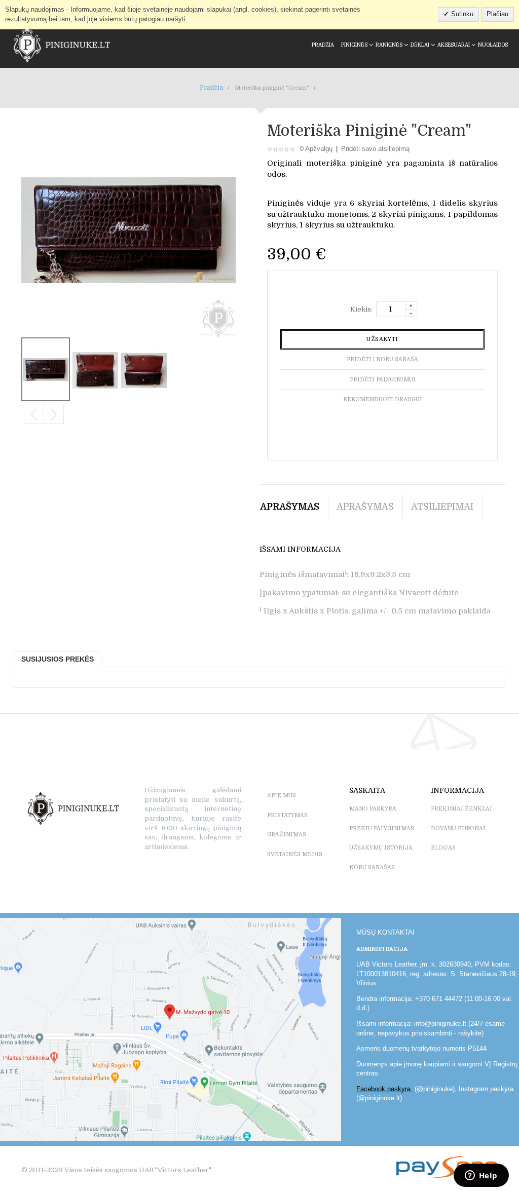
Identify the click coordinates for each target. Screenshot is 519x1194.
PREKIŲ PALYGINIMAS (381, 828)
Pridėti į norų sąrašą (382, 359)
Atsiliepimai (442, 507)
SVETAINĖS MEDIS (294, 854)
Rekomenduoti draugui (382, 399)
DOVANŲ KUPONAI (458, 828)
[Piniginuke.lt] (62, 45)
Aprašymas (289, 507)
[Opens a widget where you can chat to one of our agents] (481, 1176)
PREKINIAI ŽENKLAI (461, 808)
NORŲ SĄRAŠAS (372, 867)
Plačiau (497, 14)
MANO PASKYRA (372, 808)
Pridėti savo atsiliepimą (375, 148)
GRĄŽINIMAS (286, 834)
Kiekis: (361, 309)
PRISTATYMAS (287, 815)
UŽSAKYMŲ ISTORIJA (381, 847)
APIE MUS (281, 795)
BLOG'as (443, 847)
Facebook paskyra (384, 1089)
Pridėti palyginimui (383, 379)
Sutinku (461, 14)
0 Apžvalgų (316, 148)
